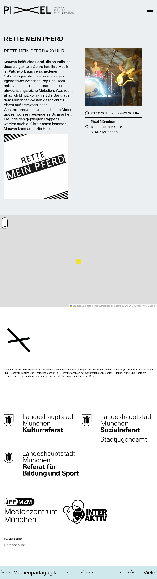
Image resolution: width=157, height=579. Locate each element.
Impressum (13, 539)
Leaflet (76, 305)
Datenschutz (14, 545)
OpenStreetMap (102, 305)
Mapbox (152, 305)
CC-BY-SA (129, 305)
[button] (5, 220)
